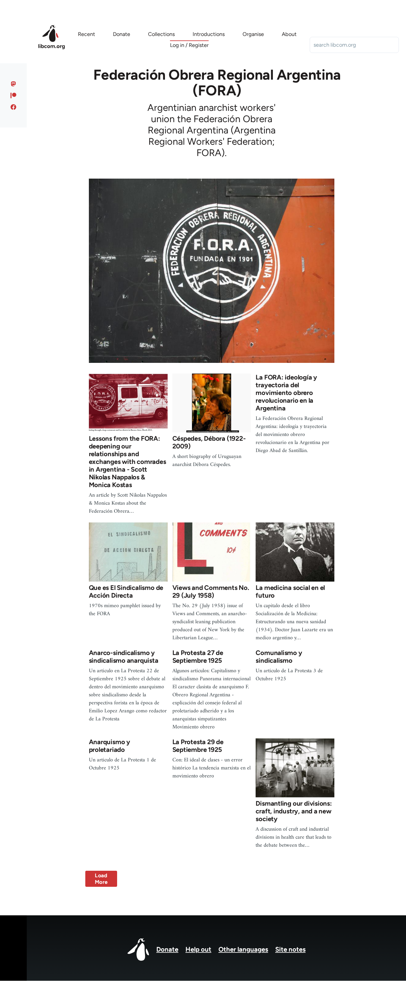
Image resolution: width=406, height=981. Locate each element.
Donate (167, 949)
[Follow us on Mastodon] (13, 83)
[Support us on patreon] (13, 95)
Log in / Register (189, 45)
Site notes (290, 949)
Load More (101, 878)
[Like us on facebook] (13, 107)
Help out (198, 949)
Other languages (243, 949)
